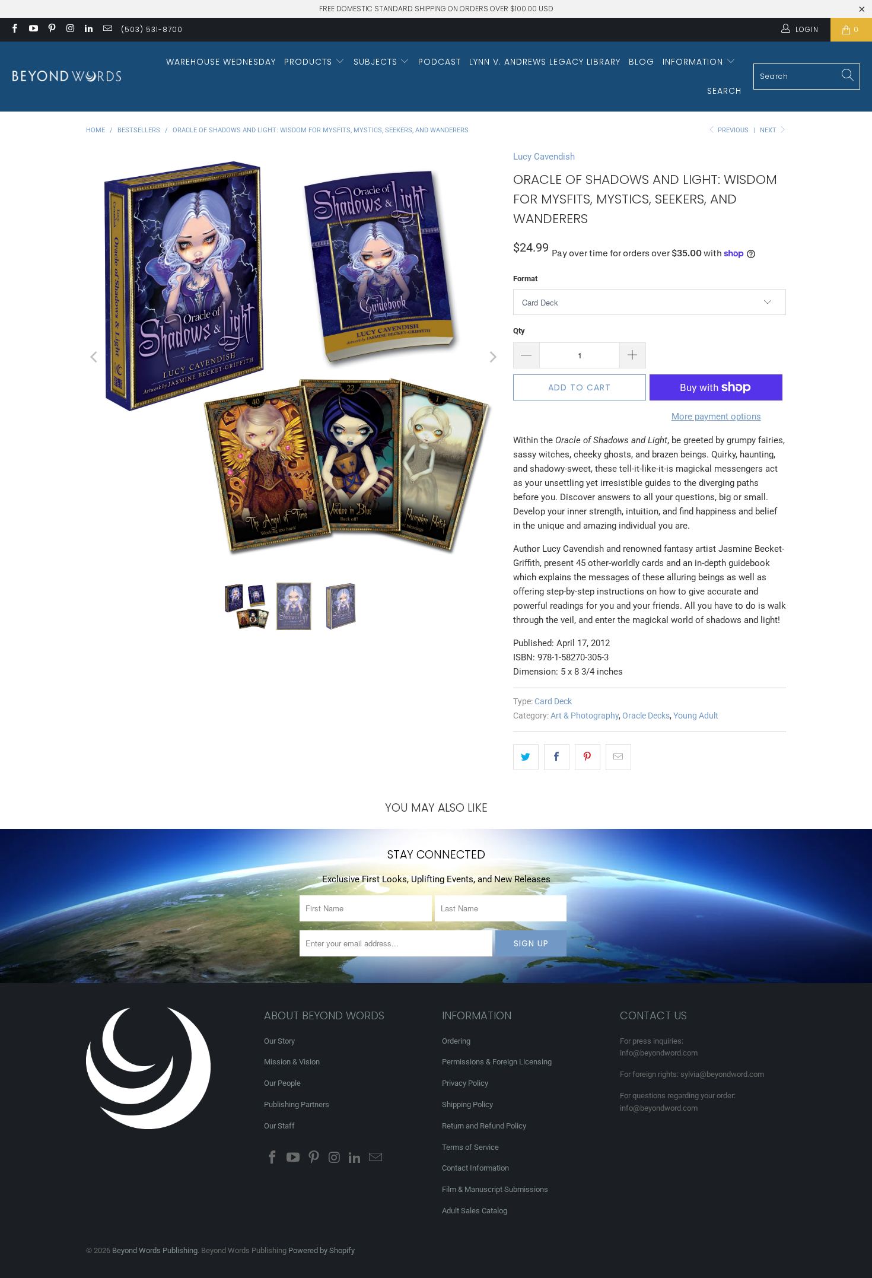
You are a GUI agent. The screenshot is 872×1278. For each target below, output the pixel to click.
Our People (282, 1083)
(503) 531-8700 (152, 29)
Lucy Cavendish (544, 156)
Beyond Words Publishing (155, 1250)
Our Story (279, 1041)
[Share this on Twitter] (526, 757)
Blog (641, 62)
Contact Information (475, 1167)
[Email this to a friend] (618, 757)
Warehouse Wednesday (221, 62)
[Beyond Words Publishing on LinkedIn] (88, 30)
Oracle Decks (646, 715)
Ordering (456, 1041)
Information (694, 62)
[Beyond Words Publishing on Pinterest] (51, 30)
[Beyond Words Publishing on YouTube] (32, 30)
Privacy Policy (465, 1083)
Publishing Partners (296, 1104)
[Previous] (94, 357)
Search (724, 91)
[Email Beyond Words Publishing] (106, 30)
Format (525, 278)
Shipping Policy (467, 1104)
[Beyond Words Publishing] (67, 76)
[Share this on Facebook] (556, 757)
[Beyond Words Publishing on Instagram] (70, 30)
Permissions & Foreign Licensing (497, 1061)
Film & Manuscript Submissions (495, 1189)
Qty (519, 330)
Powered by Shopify (321, 1250)
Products (309, 62)
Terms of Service (470, 1147)
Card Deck (553, 701)
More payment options (716, 416)
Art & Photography (584, 715)
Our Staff (279, 1125)
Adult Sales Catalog (474, 1210)
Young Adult (695, 715)
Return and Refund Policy (484, 1125)
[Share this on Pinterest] (587, 757)
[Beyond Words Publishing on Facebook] (14, 30)
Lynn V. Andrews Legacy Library (544, 62)
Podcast (439, 62)
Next (769, 130)
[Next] (492, 357)
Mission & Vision (292, 1061)
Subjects (377, 62)
